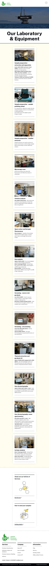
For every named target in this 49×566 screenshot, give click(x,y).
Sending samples (36, 552)
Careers (19, 552)
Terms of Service (28, 564)
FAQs (34, 548)
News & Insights (21, 550)
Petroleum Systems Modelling (8, 554)
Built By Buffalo (44, 564)
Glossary (35, 550)
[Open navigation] (46, 3)
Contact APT (20, 555)
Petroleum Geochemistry (7, 548)
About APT (20, 548)
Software (4, 556)
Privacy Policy (21, 564)
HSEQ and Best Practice (38, 555)
